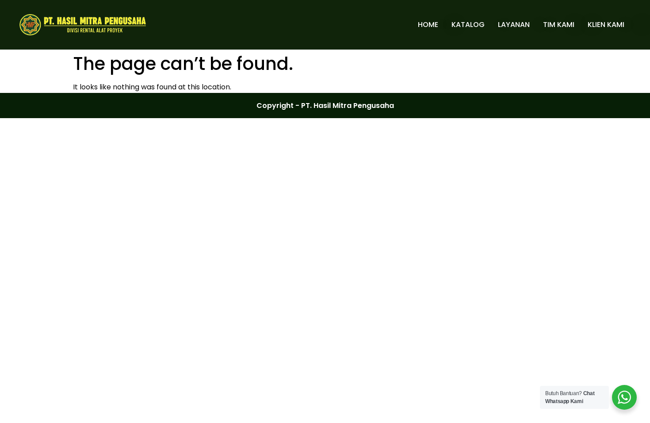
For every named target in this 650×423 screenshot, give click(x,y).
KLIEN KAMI (606, 24)
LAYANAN (514, 24)
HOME (428, 24)
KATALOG (468, 24)
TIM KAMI (558, 24)
